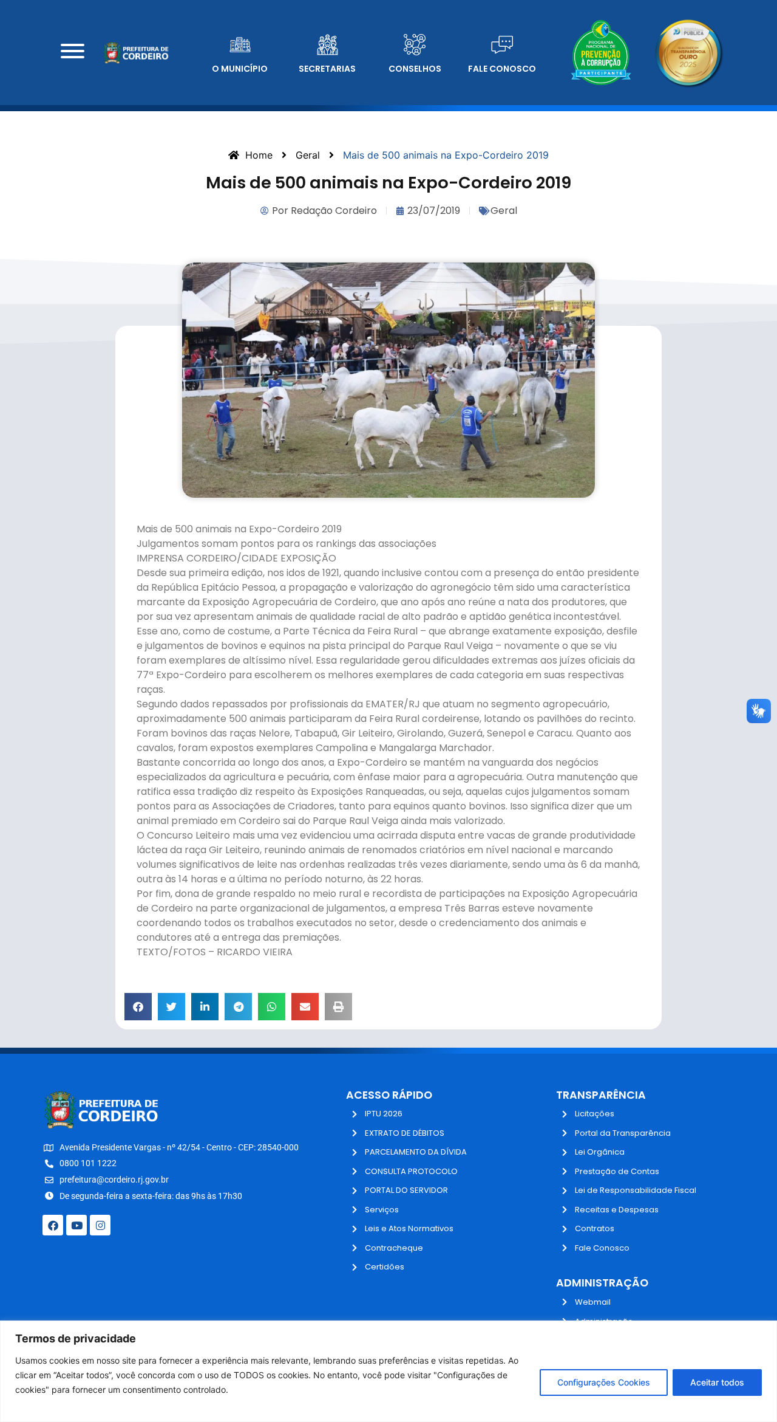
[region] (388, 1371)
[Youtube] (76, 1225)
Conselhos (414, 69)
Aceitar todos (717, 1382)
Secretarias (327, 69)
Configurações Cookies (603, 1382)
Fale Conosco (502, 69)
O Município (240, 69)
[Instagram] (100, 1225)
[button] (138, 1006)
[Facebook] (52, 1225)
